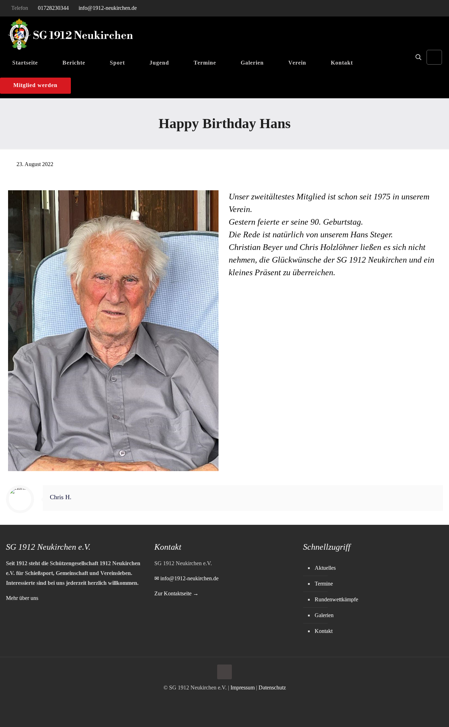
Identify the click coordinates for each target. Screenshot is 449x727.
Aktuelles (325, 568)
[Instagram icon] (433, 8)
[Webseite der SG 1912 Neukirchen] (70, 34)
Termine (324, 584)
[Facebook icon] (425, 8)
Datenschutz (272, 687)
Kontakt (324, 631)
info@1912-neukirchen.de (108, 8)
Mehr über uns (22, 598)
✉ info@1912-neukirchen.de (186, 578)
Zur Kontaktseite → (176, 593)
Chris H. (61, 497)
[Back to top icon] (224, 672)
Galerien (324, 615)
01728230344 (53, 8)
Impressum (242, 687)
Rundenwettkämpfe (336, 599)
